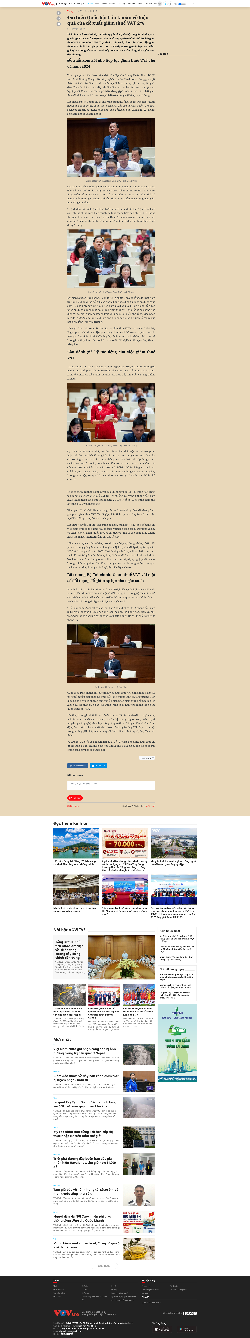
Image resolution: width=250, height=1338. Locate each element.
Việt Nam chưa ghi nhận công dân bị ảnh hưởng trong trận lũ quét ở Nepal (84, 1051)
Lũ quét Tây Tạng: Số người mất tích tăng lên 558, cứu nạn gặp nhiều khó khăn (84, 1104)
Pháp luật (56, 1072)
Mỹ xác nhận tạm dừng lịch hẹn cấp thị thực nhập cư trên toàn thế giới (83, 1134)
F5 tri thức (174, 1286)
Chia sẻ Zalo (100, 765)
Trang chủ (72, 11)
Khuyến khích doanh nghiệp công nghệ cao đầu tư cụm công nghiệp (173, 863)
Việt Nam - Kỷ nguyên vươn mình (123, 1296)
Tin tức (83, 11)
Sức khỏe (57, 1296)
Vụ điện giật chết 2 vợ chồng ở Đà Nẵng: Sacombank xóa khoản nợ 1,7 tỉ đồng (177, 938)
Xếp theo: (127, 806)
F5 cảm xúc (146, 1286)
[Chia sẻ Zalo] (59, 18)
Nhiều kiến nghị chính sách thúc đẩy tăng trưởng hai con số (74, 910)
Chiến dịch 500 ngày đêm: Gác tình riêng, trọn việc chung (176, 958)
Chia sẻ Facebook (78, 765)
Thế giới (80, 3)
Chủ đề (145, 1297)
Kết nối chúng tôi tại (172, 1313)
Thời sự (71, 3)
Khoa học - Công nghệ (119, 1293)
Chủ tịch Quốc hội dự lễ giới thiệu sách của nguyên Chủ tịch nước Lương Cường (103, 1013)
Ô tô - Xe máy (101, 3)
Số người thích (148, 806)
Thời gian (136, 806)
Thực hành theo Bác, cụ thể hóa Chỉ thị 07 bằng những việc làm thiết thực (177, 949)
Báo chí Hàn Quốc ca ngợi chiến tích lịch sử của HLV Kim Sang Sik (138, 1011)
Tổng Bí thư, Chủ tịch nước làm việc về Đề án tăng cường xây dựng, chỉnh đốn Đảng (69, 950)
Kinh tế (90, 3)
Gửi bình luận (75, 798)
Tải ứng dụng (159, 1323)
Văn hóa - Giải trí (135, 3)
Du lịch (112, 3)
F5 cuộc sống (148, 1280)
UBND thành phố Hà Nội (151, 1303)
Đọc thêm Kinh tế (70, 823)
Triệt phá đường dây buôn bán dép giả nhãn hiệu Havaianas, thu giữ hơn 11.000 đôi (84, 1162)
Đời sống (121, 3)
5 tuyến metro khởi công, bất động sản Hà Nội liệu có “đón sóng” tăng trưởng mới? (124, 911)
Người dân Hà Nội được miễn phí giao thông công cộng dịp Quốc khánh (82, 1218)
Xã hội (55, 1045)
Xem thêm (104, 1265)
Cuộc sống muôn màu (150, 1289)
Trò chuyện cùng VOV (178, 1289)
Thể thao (148, 3)
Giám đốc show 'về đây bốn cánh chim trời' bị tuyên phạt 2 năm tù (86, 1078)
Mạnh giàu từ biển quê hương (122, 1300)
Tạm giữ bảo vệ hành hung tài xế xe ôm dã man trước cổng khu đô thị (85, 1191)
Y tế (54, 1239)
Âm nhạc (145, 1293)
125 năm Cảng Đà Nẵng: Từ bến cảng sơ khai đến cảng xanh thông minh (74, 863)
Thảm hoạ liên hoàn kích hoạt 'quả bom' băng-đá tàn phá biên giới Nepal (67, 1011)
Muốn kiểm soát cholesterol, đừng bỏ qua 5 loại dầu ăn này (86, 1245)
